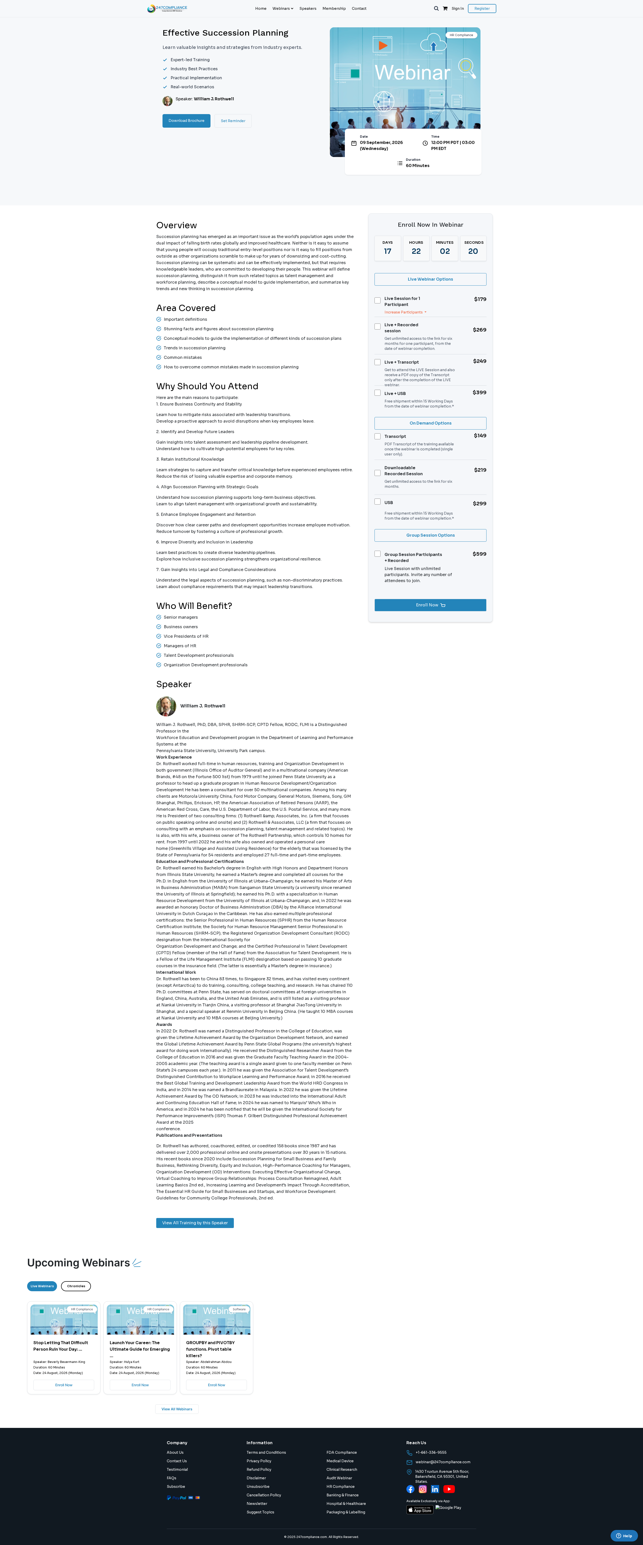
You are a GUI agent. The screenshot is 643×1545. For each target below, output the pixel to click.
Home (260, 8)
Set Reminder (233, 121)
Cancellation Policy (264, 1495)
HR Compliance (341, 1486)
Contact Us (177, 1461)
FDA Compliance (342, 1452)
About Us (175, 1452)
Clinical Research (342, 1469)
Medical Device (340, 1461)
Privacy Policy (259, 1461)
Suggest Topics (260, 1512)
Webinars (281, 8)
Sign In (458, 8)
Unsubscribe (258, 1486)
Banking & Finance (343, 1495)
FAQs (171, 1478)
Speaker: (205, 99)
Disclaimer (256, 1478)
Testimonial (177, 1469)
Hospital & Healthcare (346, 1503)
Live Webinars (42, 1286)
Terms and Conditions (266, 1452)
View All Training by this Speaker (195, 1223)
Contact (359, 8)
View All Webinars (177, 1409)
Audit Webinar (339, 1478)
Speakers (307, 8)
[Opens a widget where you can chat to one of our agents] (624, 1536)
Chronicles (76, 1286)
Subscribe (176, 1486)
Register (482, 8)
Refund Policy (259, 1469)
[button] (436, 8)
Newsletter (257, 1503)
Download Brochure (186, 120)
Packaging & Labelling (346, 1512)
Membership (334, 8)
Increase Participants (404, 312)
